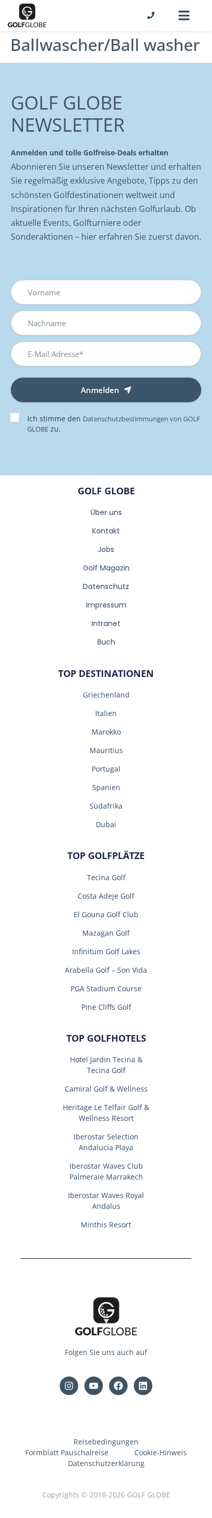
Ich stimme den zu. (113, 424)
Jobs (106, 549)
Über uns (106, 512)
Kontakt (106, 531)
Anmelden (100, 390)
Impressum (106, 605)
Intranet (106, 623)
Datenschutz (106, 586)
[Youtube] (93, 1386)
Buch (106, 642)
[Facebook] (118, 1386)
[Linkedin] (143, 1386)
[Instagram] (69, 1386)
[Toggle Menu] (184, 15)
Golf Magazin (106, 568)
